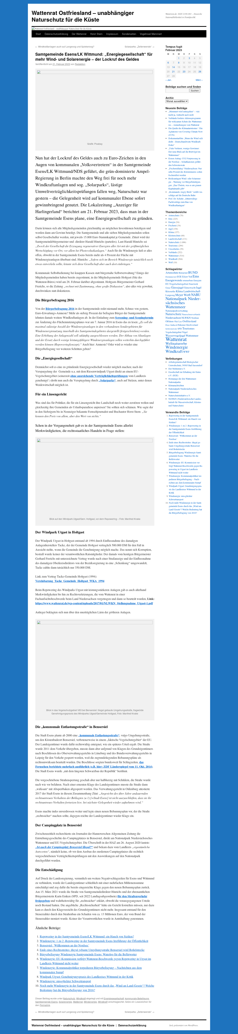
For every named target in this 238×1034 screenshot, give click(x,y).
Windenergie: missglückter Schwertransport (65, 981)
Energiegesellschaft (114, 998)
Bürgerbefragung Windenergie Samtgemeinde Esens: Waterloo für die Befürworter (88, 954)
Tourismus (173, 245)
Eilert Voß (187, 276)
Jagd (170, 228)
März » (199, 79)
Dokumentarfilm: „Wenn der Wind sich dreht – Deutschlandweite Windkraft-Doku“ (185, 141)
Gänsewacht (189, 287)
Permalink (45, 1005)
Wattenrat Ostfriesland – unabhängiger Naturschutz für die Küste (83, 16)
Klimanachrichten (176, 385)
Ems (170, 218)
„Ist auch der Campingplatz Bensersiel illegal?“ (64, 847)
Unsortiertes (173, 248)
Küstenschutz (174, 235)
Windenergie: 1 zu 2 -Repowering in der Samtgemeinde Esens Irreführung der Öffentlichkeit (94, 941)
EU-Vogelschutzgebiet (176, 284)
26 (200, 71)
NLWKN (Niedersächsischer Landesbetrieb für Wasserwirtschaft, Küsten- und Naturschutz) (185, 402)
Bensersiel (183, 272)
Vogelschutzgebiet (173, 332)
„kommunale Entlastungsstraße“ (98, 735)
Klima (171, 232)
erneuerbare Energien (192, 280)
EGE (179, 276)
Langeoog (170, 295)
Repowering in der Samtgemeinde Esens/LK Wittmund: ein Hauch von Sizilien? (87, 936)
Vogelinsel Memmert (151, 34)
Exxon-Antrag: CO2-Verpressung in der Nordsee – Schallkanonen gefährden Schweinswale (184, 161)
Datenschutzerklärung (56, 34)
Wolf (170, 262)
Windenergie (90, 1001)
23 (184, 71)
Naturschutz (69, 998)
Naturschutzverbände (191, 314)
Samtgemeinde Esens (46, 1001)
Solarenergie (65, 1001)
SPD (180, 328)
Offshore (169, 321)
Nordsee (195, 317)
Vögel (185, 332)
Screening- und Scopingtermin (134, 317)
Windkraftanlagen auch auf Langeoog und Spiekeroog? (64, 46)
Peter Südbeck (171, 325)
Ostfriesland (189, 321)
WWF (186, 351)
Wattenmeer (173, 255)
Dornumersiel (170, 276)
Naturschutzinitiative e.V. (179, 395)
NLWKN (186, 317)
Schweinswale (171, 328)
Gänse (168, 287)
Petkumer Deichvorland (188, 324)
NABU (195, 294)
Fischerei (172, 225)
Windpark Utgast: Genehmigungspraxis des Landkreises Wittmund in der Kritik (86, 977)
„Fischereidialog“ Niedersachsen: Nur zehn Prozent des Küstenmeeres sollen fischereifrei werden (185, 172)
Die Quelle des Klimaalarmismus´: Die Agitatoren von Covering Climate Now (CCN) (185, 131)
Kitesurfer (170, 291)
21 (173, 71)
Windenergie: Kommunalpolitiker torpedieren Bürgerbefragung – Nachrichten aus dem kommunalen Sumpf (185, 479)
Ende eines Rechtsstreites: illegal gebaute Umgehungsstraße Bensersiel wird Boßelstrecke (92, 950)
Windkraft (81, 998)
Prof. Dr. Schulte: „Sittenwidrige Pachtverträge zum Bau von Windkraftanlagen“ (182, 202)
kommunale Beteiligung (137, 998)
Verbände (172, 252)
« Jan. (168, 79)
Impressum (112, 34)
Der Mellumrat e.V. (177, 368)
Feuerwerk (193, 284)
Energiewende (173, 280)
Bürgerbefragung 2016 (60, 308)
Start (38, 34)
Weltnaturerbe (176, 343)
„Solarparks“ (107, 380)
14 (173, 67)
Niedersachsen (173, 317)
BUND (193, 272)
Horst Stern (96, 34)
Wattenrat (78, 1001)
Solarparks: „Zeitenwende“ (139, 46)
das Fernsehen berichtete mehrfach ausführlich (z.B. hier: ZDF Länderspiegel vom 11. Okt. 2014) (93, 764)
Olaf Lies (178, 321)
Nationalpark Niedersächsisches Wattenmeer (183, 302)
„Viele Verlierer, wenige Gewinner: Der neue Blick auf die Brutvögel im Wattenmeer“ (184, 151)
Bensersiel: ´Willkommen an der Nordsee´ (64, 945)
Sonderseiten (129, 34)
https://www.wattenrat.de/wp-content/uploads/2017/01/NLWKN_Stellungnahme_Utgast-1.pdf (94, 603)
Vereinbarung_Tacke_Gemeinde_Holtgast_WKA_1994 (69, 581)
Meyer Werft (183, 295)
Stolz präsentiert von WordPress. (183, 1025)
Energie (171, 222)
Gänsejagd (177, 287)
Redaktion (80, 64)
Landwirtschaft (175, 238)
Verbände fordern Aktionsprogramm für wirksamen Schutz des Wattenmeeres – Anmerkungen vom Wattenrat (185, 121)
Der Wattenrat (79, 34)
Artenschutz (173, 215)
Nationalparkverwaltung (176, 310)
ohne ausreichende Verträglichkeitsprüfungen (99, 376)
